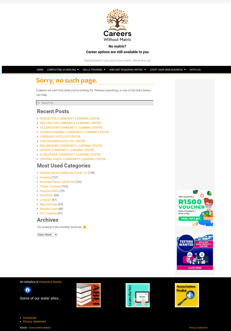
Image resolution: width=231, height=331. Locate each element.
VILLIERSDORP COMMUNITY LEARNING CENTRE (71, 127)
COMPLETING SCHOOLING (61, 69)
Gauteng (45, 177)
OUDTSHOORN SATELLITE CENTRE (62, 141)
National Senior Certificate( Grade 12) (63, 173)
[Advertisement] (195, 132)
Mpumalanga (48, 204)
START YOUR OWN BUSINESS (166, 69)
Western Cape (48, 209)
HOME (40, 69)
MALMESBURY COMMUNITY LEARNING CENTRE (71, 145)
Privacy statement (34, 321)
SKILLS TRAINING (92, 69)
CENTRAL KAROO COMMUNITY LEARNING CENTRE (73, 159)
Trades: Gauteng (50, 186)
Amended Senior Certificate (57, 182)
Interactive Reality (50, 282)
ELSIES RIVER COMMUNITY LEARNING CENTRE (70, 154)
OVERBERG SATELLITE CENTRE (60, 136)
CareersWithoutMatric (40, 327)
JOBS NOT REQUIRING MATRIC (126, 69)
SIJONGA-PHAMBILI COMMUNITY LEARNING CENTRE (74, 132)
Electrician (46, 195)
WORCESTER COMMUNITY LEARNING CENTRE (70, 118)
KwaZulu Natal (49, 191)
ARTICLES (195, 69)
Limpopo (45, 199)
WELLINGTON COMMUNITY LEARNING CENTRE (70, 123)
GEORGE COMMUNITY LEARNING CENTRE (67, 150)
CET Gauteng (48, 213)
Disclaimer (29, 318)
